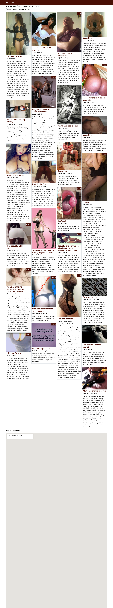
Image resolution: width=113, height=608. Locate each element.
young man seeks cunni (68, 126)
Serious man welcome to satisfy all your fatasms (43, 251)
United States (22, 6)
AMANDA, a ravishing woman (41, 49)
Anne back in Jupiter (16, 175)
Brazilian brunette (91, 297)
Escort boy (88, 38)
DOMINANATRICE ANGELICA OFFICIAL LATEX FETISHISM (16, 289)
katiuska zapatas (14, 56)
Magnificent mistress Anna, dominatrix (41, 110)
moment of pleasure (41, 348)
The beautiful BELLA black (16, 247)
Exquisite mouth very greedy (16, 120)
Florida (31, 6)
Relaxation (62, 171)
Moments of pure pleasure (94, 391)
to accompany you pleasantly (66, 54)
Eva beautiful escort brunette (92, 346)
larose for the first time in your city (94, 99)
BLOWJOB (62, 221)
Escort (86, 202)
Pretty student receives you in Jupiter (42, 310)
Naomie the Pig (39, 184)
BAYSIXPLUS (10, 2)
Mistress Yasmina (65, 319)
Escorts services (11, 6)
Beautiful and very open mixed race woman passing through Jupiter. (68, 248)
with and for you (14, 353)
